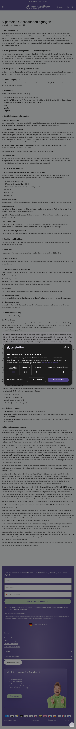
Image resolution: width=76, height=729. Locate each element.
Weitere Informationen (50, 363)
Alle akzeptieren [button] (58, 380)
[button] (15, 380)
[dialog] (38, 364)
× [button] (68, 347)
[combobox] (65, 347)
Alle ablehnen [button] (36, 380)
